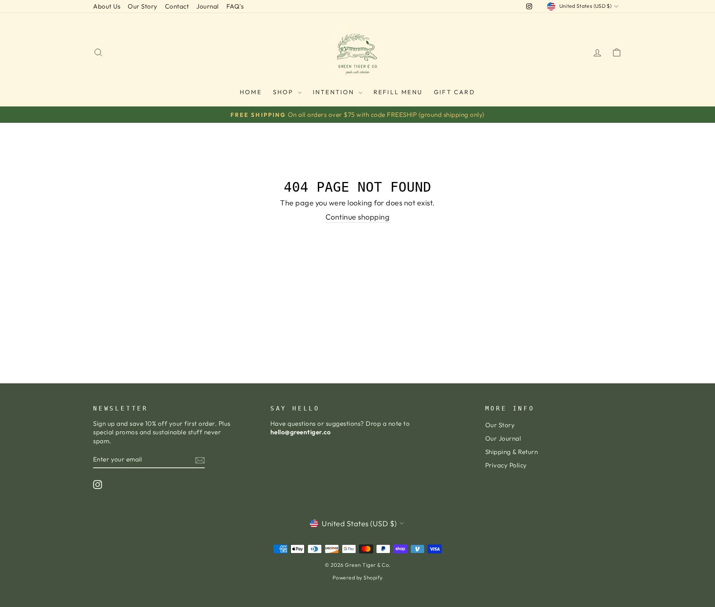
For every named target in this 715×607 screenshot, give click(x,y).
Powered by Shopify (358, 577)
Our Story (143, 6)
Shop (284, 92)
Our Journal (503, 438)
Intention (335, 92)
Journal (207, 6)
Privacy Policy (506, 465)
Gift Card (454, 92)
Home (251, 92)
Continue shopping (357, 216)
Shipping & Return (511, 452)
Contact (177, 6)
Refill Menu (398, 92)
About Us (106, 6)
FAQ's (235, 6)
